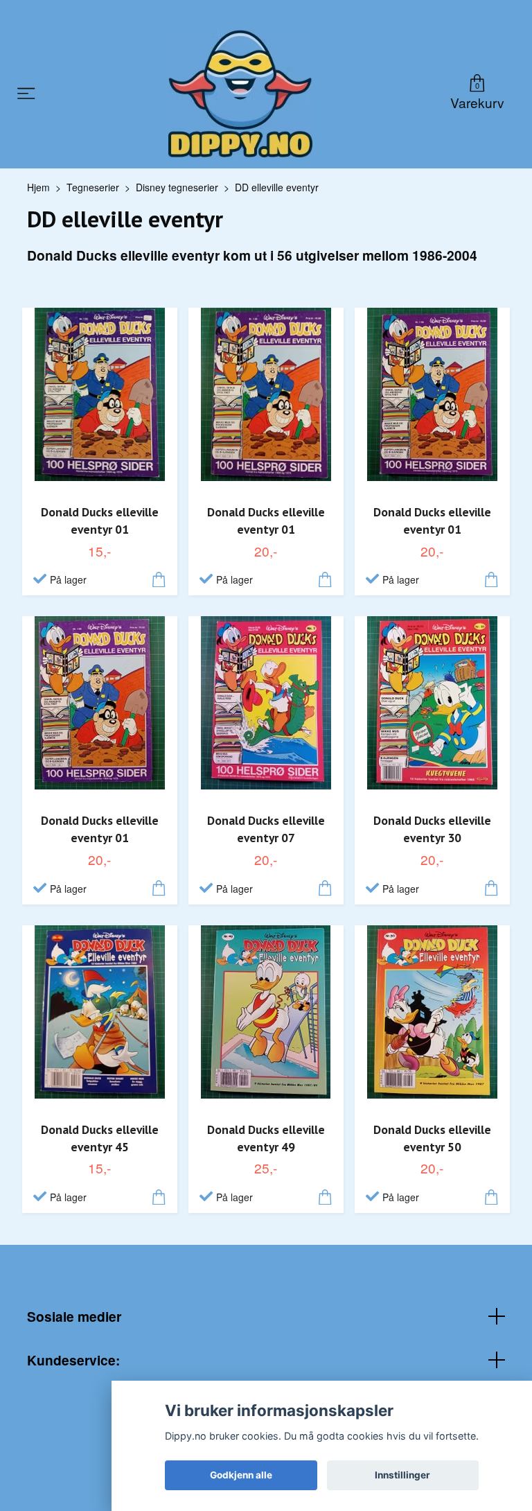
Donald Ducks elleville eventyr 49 (266, 1138)
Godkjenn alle (241, 1475)
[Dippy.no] (240, 93)
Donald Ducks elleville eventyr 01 (100, 520)
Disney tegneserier (177, 187)
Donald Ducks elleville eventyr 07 (266, 829)
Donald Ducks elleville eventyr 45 (100, 1138)
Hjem (38, 187)
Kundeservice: (73, 1360)
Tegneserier (92, 187)
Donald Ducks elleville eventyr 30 (432, 829)
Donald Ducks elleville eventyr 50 (432, 1138)
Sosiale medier (74, 1316)
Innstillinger (402, 1475)
